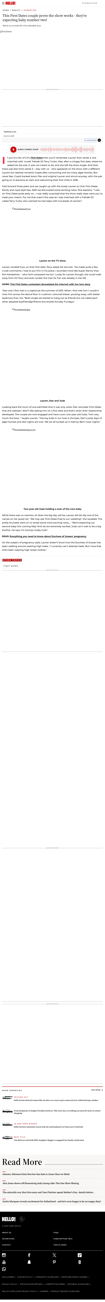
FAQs (56, 1233)
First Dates (36, 157)
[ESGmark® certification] (20, 1219)
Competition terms (55, 1284)
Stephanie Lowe (10, 132)
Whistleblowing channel (74, 1277)
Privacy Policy (9, 1284)
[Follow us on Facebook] (39, 1255)
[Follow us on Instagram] (14, 1255)
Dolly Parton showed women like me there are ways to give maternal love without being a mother (56, 1100)
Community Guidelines (47, 1277)
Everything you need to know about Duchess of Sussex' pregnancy (48, 536)
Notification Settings (31, 1284)
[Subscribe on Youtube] (14, 1262)
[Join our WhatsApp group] (14, 1269)
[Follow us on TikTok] (90, 1255)
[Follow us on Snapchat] (39, 1262)
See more (96, 1090)
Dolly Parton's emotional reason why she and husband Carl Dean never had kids (48, 1127)
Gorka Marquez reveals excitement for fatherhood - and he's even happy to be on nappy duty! (52, 1201)
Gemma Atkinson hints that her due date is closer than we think (36, 1174)
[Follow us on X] (65, 1255)
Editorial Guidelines (78, 1284)
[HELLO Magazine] (10, 3)
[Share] (99, 140)
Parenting (30, 10)
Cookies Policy (25, 1277)
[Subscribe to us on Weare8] (90, 1262)
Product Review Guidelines (65, 1291)
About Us (6, 1233)
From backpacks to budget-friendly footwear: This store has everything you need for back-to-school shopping (57, 1112)
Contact (6, 1245)
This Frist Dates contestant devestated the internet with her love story (50, 284)
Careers (44, 1291)
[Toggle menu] (3, 3)
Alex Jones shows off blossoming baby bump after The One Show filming (41, 1183)
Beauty (16, 10)
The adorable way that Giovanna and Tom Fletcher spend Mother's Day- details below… (48, 1192)
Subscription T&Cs (63, 1239)
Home (6, 10)
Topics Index (60, 1245)
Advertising (8, 1239)
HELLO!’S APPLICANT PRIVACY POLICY (19, 1291)
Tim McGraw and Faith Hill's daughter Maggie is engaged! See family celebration (49, 1140)
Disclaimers (8, 1277)
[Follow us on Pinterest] (65, 1262)
